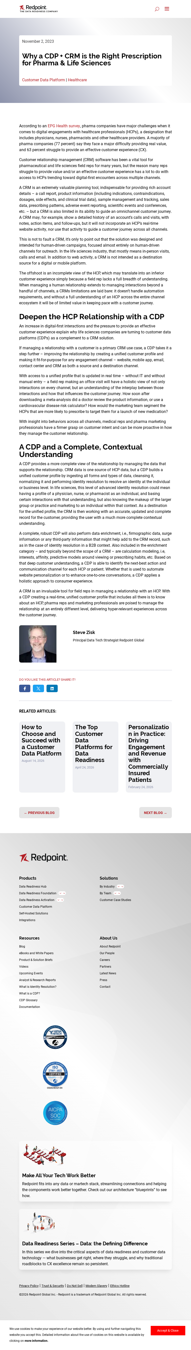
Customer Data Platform (43, 79)
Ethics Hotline (120, 1285)
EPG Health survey (64, 125)
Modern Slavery (96, 1285)
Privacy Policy (29, 1285)
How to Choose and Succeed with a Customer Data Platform (41, 740)
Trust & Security (53, 1285)
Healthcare (77, 79)
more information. (36, 1341)
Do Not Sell (75, 1285)
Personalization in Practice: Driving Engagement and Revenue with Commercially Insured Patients (148, 753)
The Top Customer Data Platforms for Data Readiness (93, 743)
